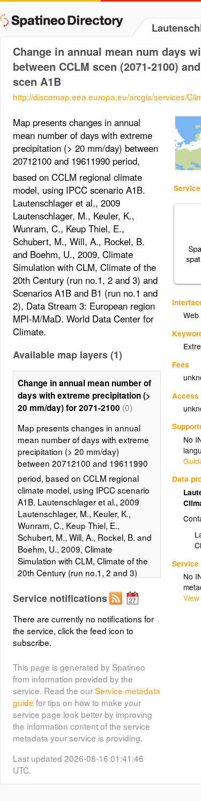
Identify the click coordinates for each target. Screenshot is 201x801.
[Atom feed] (117, 607)
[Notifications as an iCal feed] (134, 607)
